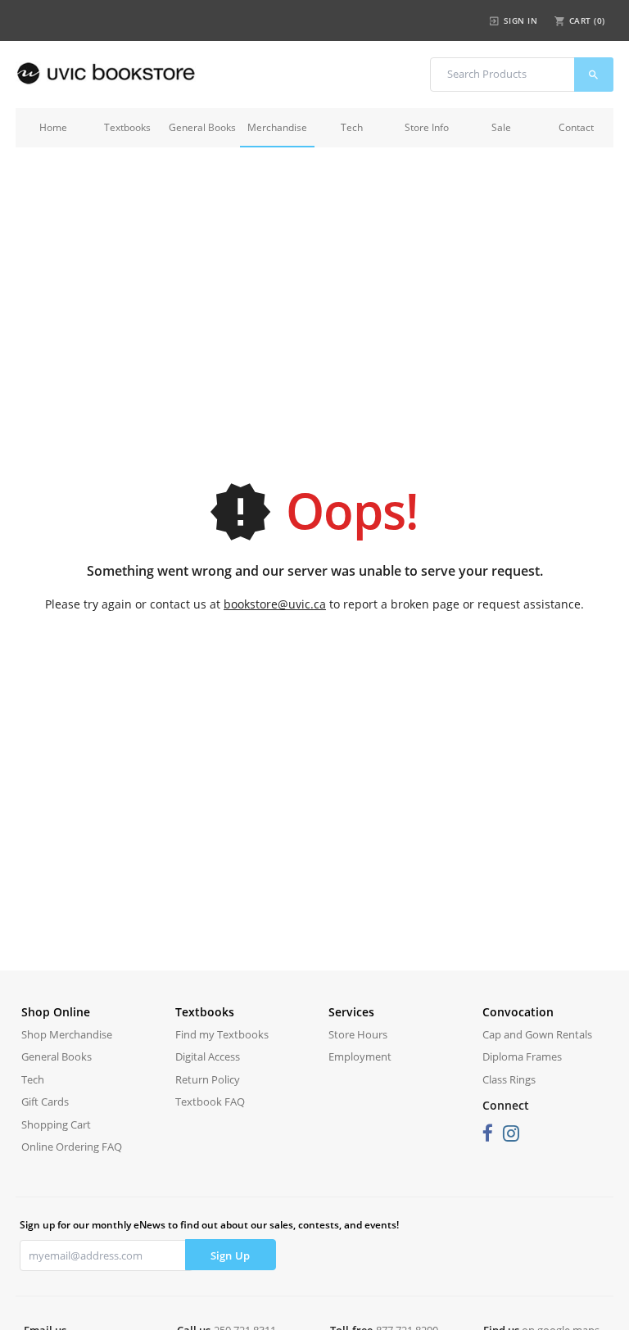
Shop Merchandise (66, 1034)
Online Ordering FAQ (71, 1146)
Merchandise (277, 127)
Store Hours (357, 1034)
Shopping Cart (56, 1124)
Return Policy (207, 1079)
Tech (352, 127)
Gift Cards (45, 1101)
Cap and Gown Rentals (537, 1034)
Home (53, 127)
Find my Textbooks (222, 1034)
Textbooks (127, 127)
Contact (576, 127)
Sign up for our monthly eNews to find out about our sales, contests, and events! (209, 1225)
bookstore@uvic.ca (275, 604)
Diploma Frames (522, 1056)
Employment (359, 1056)
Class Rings (509, 1079)
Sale (501, 127)
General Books (202, 127)
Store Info (427, 127)
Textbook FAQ (210, 1101)
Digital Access (207, 1056)
